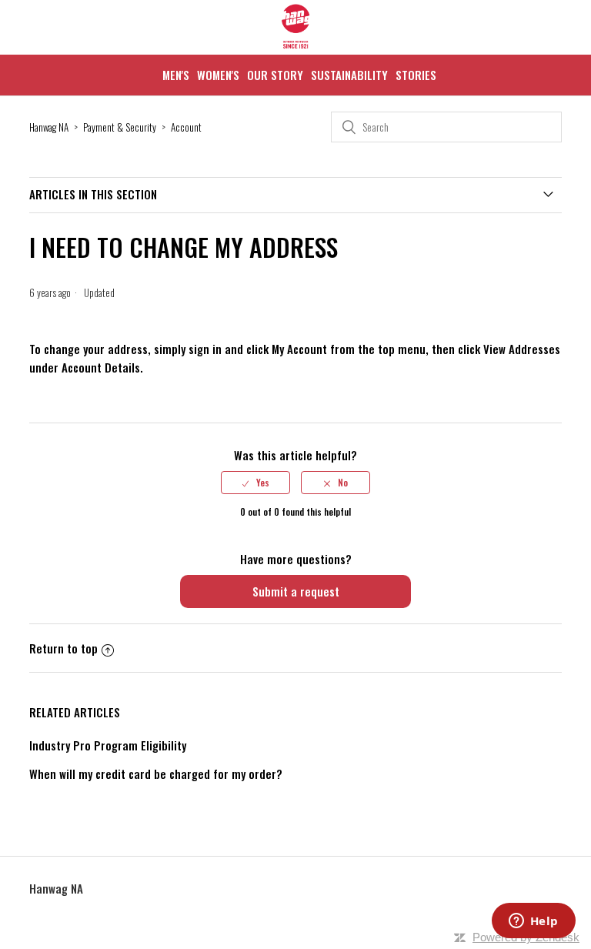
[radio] (255, 482)
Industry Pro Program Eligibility (107, 745)
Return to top (63, 648)
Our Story (275, 74)
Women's (218, 74)
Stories (416, 74)
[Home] (295, 45)
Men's (175, 74)
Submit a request (295, 591)
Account (186, 127)
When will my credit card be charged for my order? (155, 773)
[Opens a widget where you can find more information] (533, 922)
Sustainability (349, 74)
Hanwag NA (48, 127)
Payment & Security (119, 127)
